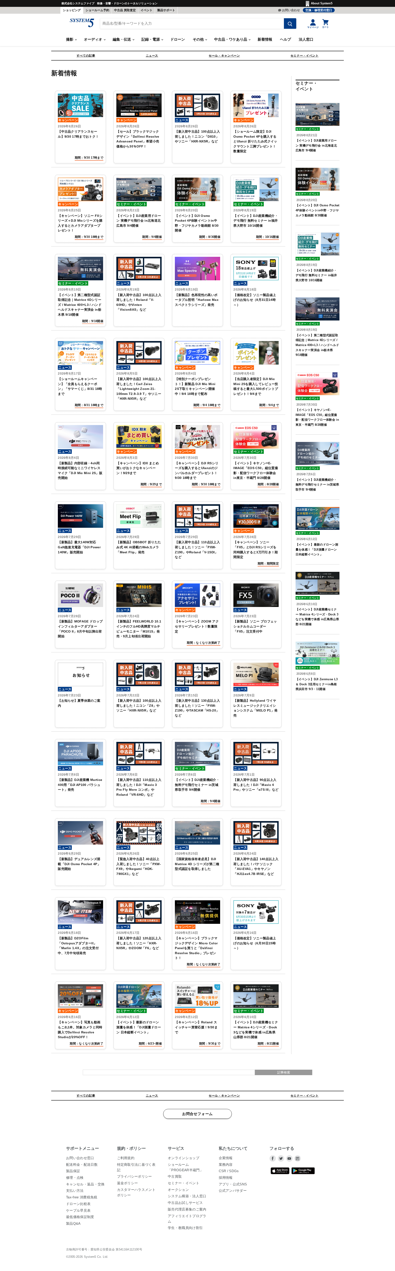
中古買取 (175, 1176)
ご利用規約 (126, 1158)
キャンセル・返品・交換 (85, 1184)
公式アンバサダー (233, 1190)
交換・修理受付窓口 (318, 10)
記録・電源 (151, 39)
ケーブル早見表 (78, 1210)
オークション (178, 1190)
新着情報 (265, 39)
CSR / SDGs (229, 1171)
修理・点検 (75, 1177)
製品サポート (166, 10)
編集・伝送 (122, 39)
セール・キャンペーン (224, 55)
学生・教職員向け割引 (185, 1228)
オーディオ (93, 39)
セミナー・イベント (305, 55)
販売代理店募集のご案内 (187, 1209)
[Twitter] (281, 1158)
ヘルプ (285, 39)
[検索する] (290, 23)
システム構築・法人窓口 (187, 1196)
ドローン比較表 (78, 1204)
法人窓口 (306, 39)
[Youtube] (289, 1158)
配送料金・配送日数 (82, 1164)
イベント (146, 10)
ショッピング (72, 10)
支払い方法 (75, 1190)
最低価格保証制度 (80, 1217)
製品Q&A (73, 1223)
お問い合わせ (291, 10)
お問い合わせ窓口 (80, 1158)
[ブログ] (297, 1158)
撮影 (70, 39)
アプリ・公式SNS (233, 1184)
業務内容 (226, 1164)
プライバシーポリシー (134, 1176)
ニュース (152, 55)
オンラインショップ (183, 1158)
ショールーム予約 (97, 10)
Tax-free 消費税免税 (81, 1197)
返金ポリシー (127, 1183)
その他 (199, 39)
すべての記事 (86, 55)
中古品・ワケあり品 (231, 39)
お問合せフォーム (197, 1114)
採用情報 (226, 1177)
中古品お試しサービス (185, 1203)
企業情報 (226, 1158)
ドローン (177, 39)
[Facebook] (273, 1158)
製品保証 (73, 1171)
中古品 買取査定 (125, 10)
